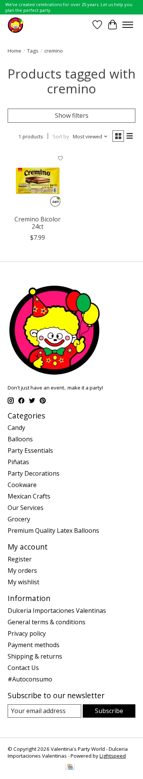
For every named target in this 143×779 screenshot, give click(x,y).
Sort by (61, 136)
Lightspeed (113, 755)
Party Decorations (33, 473)
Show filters (71, 115)
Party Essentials (30, 450)
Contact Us (23, 668)
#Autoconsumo (30, 679)
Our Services (25, 507)
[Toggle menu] (127, 24)
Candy (16, 427)
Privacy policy (27, 633)
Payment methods (33, 645)
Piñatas (18, 462)
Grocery (19, 519)
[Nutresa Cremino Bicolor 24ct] (37, 181)
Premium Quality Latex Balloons (53, 530)
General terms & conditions (46, 622)
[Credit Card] (70, 767)
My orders (22, 570)
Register (20, 559)
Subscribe (109, 711)
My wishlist (23, 582)
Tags (33, 50)
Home (14, 50)
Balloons (20, 439)
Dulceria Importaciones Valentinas (57, 610)
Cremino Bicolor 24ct (37, 223)
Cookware (22, 485)
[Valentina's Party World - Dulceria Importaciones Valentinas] (15, 24)
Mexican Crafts (29, 496)
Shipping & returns (35, 656)
